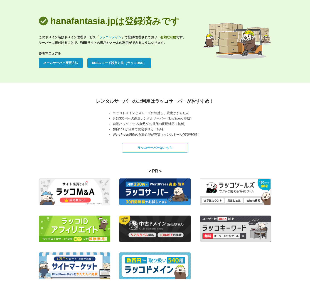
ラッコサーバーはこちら (155, 148)
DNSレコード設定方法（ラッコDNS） (119, 63)
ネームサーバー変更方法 (60, 63)
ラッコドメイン (110, 37)
